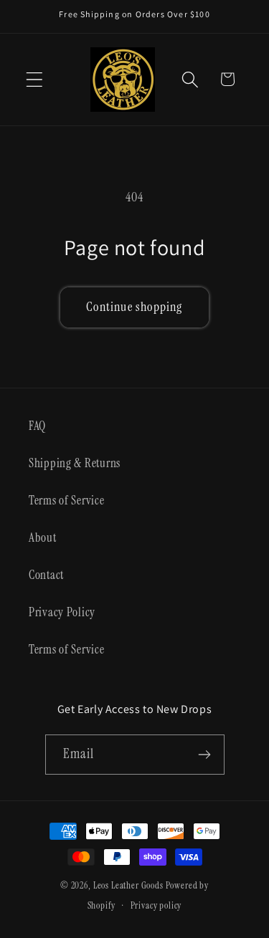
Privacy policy (156, 905)
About (43, 537)
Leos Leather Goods (128, 885)
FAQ (37, 426)
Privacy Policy (62, 612)
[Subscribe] (205, 754)
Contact (46, 575)
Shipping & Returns (75, 463)
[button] (35, 79)
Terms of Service (67, 500)
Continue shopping (134, 306)
